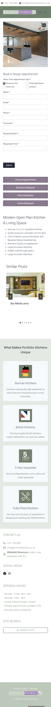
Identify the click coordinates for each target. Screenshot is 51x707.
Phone (6, 113)
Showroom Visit (12, 83)
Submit (9, 165)
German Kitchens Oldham (15, 670)
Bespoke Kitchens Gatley (15, 663)
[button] (44, 25)
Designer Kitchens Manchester (18, 638)
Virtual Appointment (36, 83)
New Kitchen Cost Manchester (18, 649)
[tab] (20, 322)
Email (6, 103)
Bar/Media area (19, 303)
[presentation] (25, 284)
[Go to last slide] (10, 296)
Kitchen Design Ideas (13, 656)
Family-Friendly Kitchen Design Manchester (24, 674)
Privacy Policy (20, 688)
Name (6, 92)
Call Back (32, 87)
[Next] (40, 296)
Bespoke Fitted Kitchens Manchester (21, 645)
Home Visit (10, 87)
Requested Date (10, 134)
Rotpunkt (20, 229)
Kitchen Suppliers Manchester (17, 642)
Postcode (8, 123)
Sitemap (34, 688)
